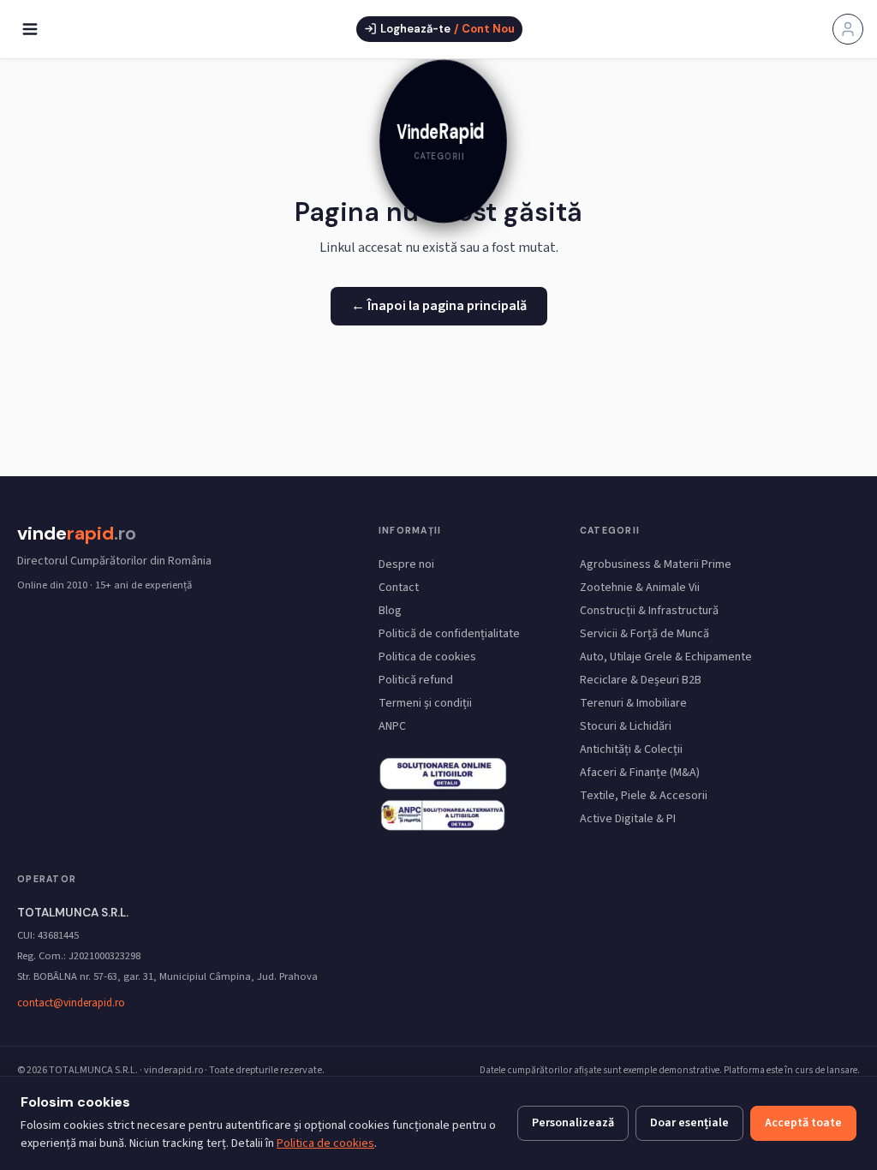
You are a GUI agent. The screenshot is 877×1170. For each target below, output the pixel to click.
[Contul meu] (847, 29)
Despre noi (406, 564)
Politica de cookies (427, 657)
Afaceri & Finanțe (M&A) (640, 772)
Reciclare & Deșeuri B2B (640, 680)
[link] (438, 146)
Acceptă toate (803, 1122)
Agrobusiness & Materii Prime (655, 564)
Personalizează (573, 1122)
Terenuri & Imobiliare (633, 703)
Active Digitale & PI (628, 818)
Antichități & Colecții (631, 749)
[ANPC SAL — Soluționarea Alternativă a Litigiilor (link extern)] (443, 773)
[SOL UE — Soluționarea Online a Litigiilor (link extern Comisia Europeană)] (443, 815)
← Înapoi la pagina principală (439, 305)
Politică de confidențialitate (449, 633)
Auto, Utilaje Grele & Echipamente (666, 657)
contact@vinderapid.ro (71, 1003)
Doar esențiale (689, 1122)
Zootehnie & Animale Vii (640, 587)
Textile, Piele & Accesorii (643, 795)
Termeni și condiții (425, 703)
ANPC (392, 726)
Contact (399, 587)
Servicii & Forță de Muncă (644, 633)
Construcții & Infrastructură (649, 610)
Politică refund (416, 680)
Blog (390, 610)
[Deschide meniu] (30, 29)
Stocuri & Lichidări (625, 726)
